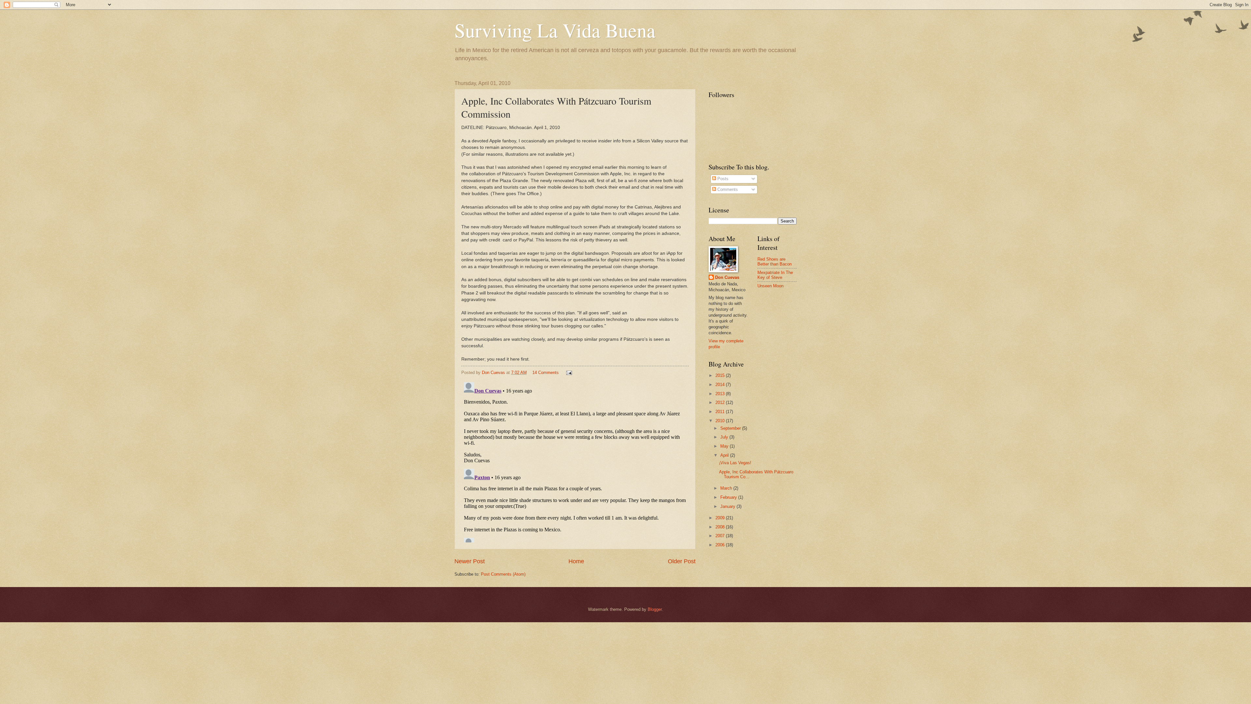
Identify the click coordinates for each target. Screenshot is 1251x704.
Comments (727, 189)
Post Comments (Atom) (503, 574)
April (725, 455)
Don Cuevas (727, 277)
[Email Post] (568, 372)
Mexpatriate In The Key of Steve (775, 275)
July (724, 437)
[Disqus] (575, 461)
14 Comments (545, 372)
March (726, 488)
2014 (720, 384)
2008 (720, 526)
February (729, 497)
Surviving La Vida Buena (554, 30)
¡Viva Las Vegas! (735, 462)
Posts (722, 178)
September (731, 428)
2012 (720, 402)
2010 (720, 420)
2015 (720, 375)
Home (576, 561)
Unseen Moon (770, 285)
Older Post (682, 561)
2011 (720, 411)
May (725, 446)
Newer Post (469, 561)
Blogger (655, 609)
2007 (720, 535)
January (728, 506)
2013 (720, 393)
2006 (720, 544)
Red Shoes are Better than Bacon (774, 261)
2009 (720, 517)
